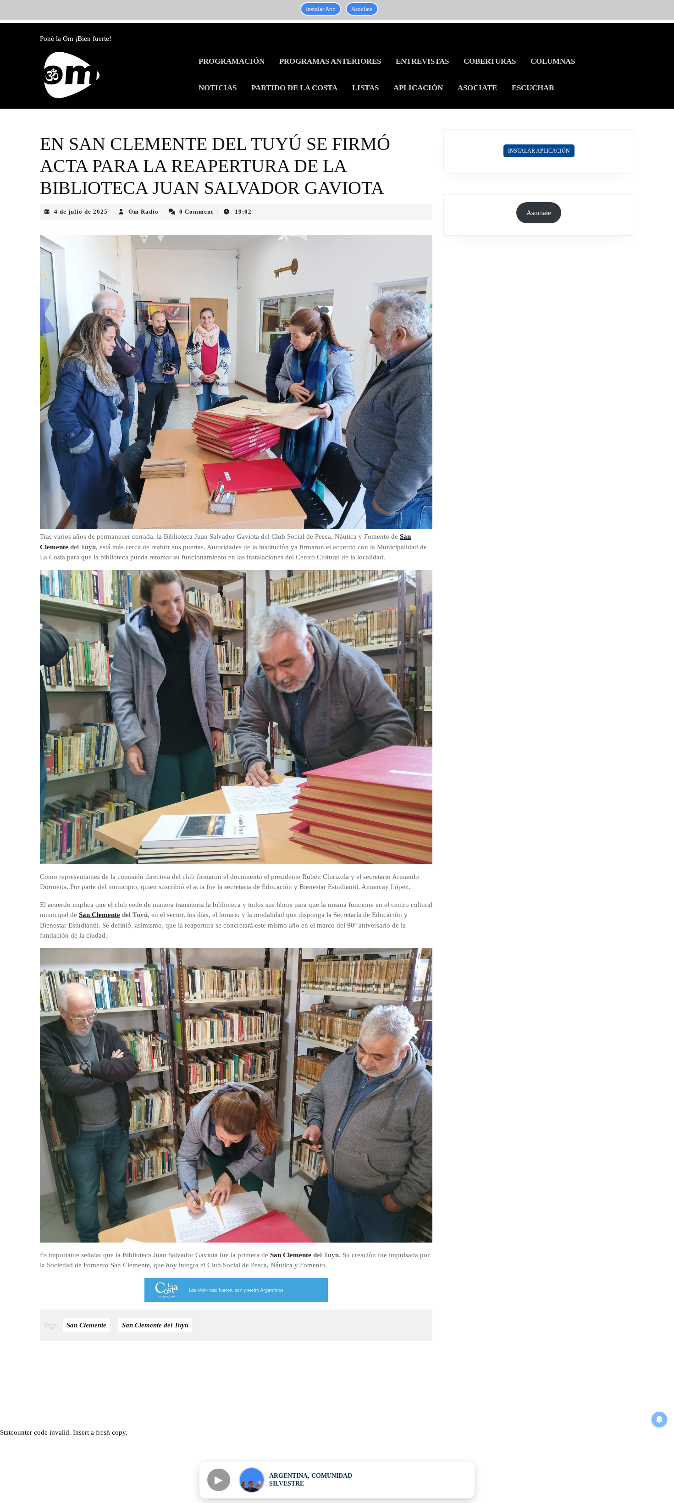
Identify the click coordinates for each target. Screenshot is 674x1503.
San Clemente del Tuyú (155, 1325)
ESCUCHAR (533, 87)
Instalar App (321, 9)
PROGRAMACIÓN (232, 61)
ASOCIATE (477, 87)
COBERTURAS (490, 61)
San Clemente (99, 914)
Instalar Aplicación (539, 151)
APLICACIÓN (418, 87)
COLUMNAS (552, 61)
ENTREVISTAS (422, 61)
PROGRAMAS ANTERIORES (330, 61)
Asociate (362, 9)
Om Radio (143, 211)
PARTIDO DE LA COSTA (294, 87)
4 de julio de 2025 (81, 211)
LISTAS (365, 87)
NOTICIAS (218, 87)
